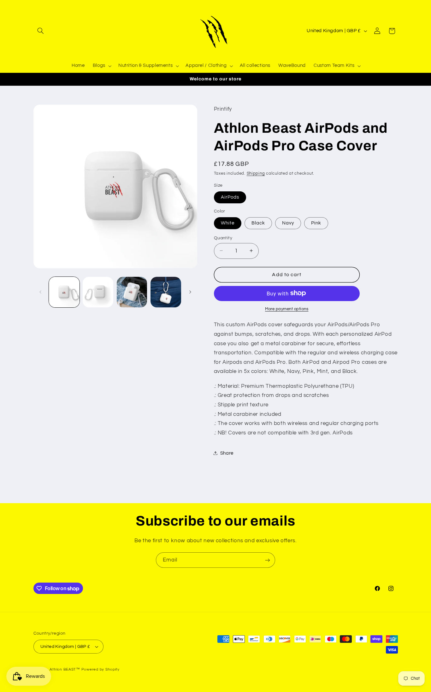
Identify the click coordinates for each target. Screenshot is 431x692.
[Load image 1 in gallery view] (64, 292)
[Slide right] (190, 292)
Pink (316, 222)
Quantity (223, 238)
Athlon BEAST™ (65, 669)
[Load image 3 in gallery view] (132, 292)
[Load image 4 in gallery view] (166, 292)
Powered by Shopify (100, 669)
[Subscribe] (267, 560)
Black (258, 222)
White (227, 222)
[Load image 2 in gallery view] (98, 292)
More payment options (287, 309)
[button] (40, 31)
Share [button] (226, 453)
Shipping (256, 173)
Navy (288, 222)
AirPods (230, 197)
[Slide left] (40, 292)
